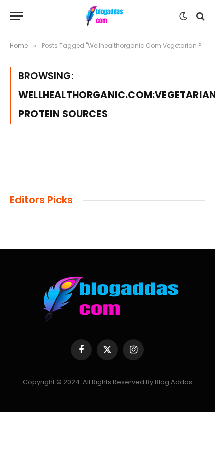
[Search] (199, 16)
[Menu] (16, 16)
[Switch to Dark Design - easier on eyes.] (183, 16)
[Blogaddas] (104, 16)
